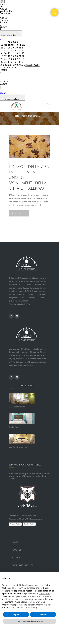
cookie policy (45, 593)
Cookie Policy (29, 524)
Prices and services (22, 565)
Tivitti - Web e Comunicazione (30, 519)
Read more (20, 214)
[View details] (29, 146)
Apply (36, 65)
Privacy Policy (15, 524)
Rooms (15, 558)
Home (16, 116)
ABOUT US (16, 550)
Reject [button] (16, 614)
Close (3, 93)
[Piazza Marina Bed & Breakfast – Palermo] (29, 106)
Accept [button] (43, 614)
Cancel (29, 65)
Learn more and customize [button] (29, 621)
